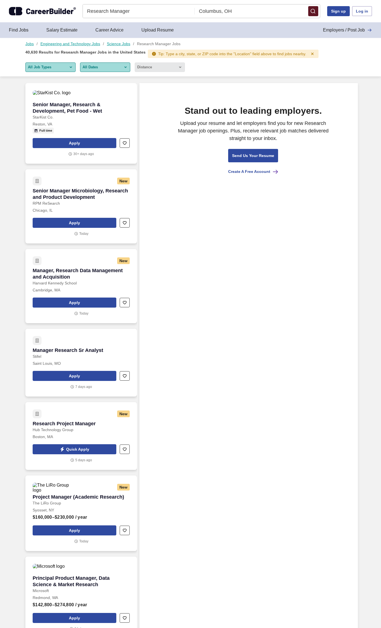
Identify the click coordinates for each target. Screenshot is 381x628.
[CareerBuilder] (42, 11)
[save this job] (125, 143)
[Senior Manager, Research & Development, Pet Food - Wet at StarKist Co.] (81, 123)
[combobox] (139, 11)
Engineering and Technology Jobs (70, 44)
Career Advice (109, 30)
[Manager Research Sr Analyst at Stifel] (81, 362)
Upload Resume (157, 30)
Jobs (29, 44)
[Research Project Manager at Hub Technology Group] (81, 436)
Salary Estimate (62, 30)
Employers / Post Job (344, 30)
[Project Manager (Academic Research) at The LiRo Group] (81, 513)
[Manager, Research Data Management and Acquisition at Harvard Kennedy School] (81, 286)
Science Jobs (118, 44)
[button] (313, 11)
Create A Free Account (249, 171)
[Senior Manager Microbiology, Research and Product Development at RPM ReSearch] (81, 206)
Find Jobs (18, 30)
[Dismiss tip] (312, 54)
